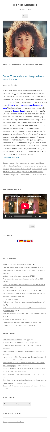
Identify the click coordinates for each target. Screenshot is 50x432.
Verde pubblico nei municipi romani (16, 264)
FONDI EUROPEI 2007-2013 (12, 319)
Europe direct (19, 111)
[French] (18, 241)
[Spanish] (28, 241)
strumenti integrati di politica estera (16, 174)
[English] (31, 241)
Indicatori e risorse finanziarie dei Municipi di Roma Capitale (24, 313)
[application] (25, 206)
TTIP (31, 174)
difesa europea (15, 169)
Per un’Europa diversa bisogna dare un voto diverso (24, 78)
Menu (25, 16)
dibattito (11, 105)
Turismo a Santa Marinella (12, 340)
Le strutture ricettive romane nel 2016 (16, 325)
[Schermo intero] (44, 216)
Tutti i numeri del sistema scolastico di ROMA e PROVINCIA (24, 270)
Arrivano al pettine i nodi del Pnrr (15, 342)
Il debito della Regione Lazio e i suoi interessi (19, 290)
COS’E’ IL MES (7, 299)
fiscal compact (37, 169)
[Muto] (40, 216)
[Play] (6, 216)
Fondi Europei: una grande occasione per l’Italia (20, 322)
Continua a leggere (11, 157)
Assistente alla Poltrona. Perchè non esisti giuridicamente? (24, 302)
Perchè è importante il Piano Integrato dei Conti (20, 267)
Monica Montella (25, 5)
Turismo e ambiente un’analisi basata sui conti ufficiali (22, 351)
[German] (21, 241)
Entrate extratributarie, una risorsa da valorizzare (20, 386)
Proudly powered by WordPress (13, 422)
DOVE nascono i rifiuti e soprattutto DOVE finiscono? (22, 345)
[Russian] (25, 241)
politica (9, 166)
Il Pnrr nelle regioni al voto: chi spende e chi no (19, 374)
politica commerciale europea (32, 172)
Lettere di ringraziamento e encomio (16, 276)
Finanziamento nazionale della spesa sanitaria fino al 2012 (23, 279)
